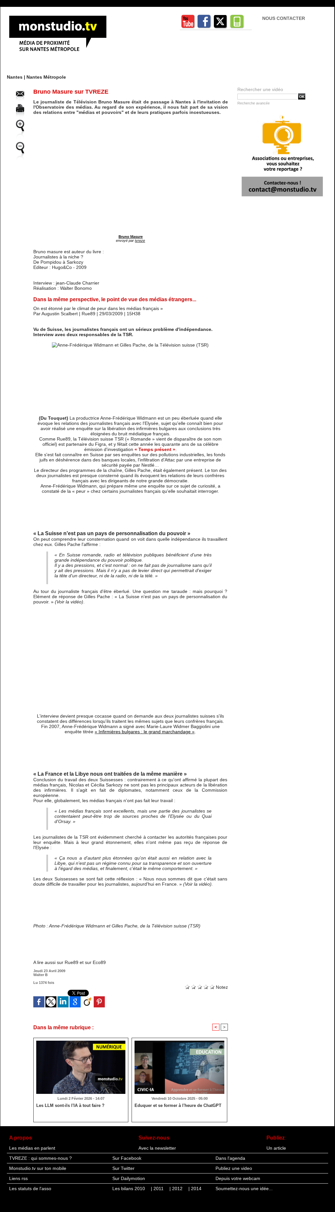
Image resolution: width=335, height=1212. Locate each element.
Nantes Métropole (46, 77)
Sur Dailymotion (128, 1178)
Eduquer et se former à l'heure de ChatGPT (178, 1105)
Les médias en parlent (32, 1148)
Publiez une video (233, 1168)
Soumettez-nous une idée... (244, 1188)
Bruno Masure (131, 237)
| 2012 (176, 1188)
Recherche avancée (253, 103)
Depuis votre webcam (237, 1178)
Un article (276, 1148)
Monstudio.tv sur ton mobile (37, 1168)
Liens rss (18, 1178)
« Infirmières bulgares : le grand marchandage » (145, 731)
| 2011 (158, 1188)
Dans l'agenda (230, 1158)
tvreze (140, 240)
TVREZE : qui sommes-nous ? (40, 1158)
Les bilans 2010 (129, 1188)
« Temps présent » (155, 449)
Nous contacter (283, 18)
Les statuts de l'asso (30, 1188)
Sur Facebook (126, 1158)
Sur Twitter (123, 1168)
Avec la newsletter (157, 1148)
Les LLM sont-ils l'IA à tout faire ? (70, 1105)
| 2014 (194, 1188)
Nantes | (16, 77)
